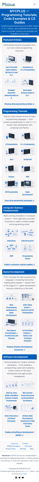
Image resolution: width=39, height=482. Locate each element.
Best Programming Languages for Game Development (11, 310)
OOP (11, 256)
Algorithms (11, 241)
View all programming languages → (19, 200)
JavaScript (27, 159)
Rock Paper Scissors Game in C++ (27, 92)
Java (11, 159)
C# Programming (11, 192)
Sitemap (23, 449)
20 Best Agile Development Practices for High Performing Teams (28, 421)
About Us (14, 444)
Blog (31, 449)
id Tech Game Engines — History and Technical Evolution (27, 335)
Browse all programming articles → (19, 104)
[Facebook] (16, 478)
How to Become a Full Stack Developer (11, 418)
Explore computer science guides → (19, 264)
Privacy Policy (11, 449)
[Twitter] (19, 478)
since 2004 (23, 474)
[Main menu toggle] (34, 4)
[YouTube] (23, 478)
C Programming (11, 144)
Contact (25, 444)
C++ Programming (28, 144)
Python (11, 177)
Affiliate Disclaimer (13, 446)
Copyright (28, 446)
